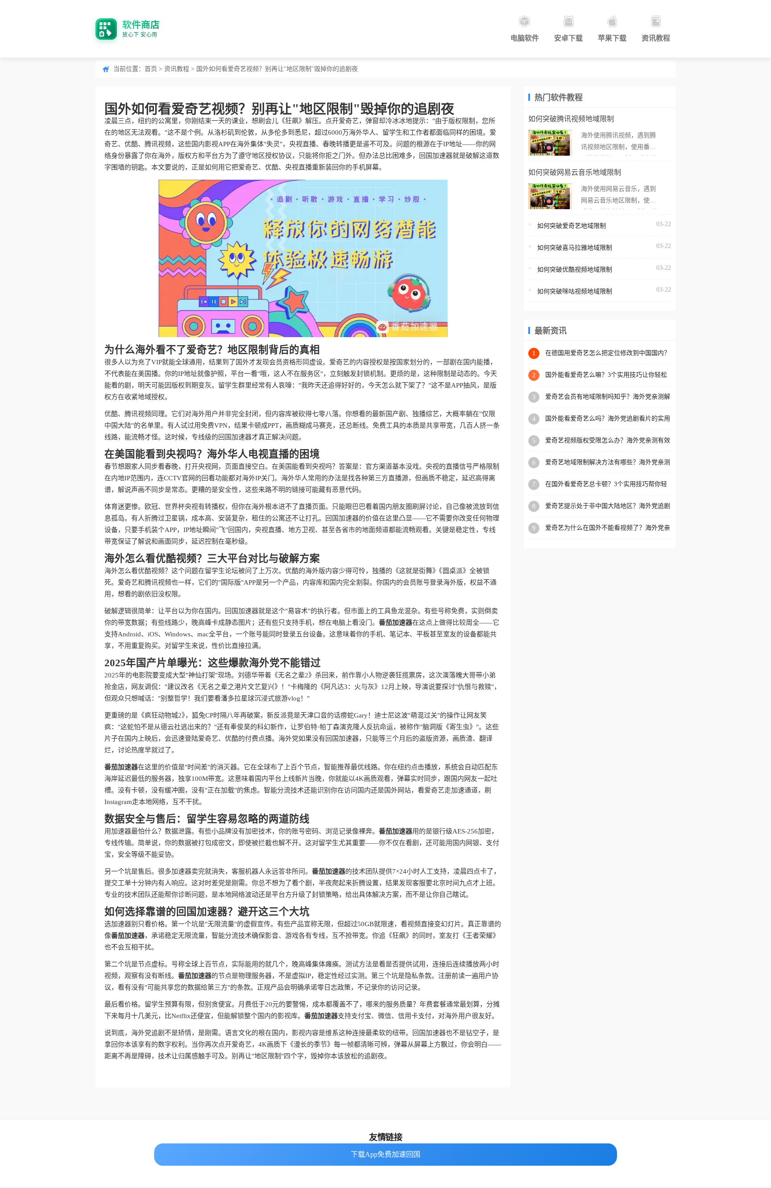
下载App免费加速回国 (385, 1154)
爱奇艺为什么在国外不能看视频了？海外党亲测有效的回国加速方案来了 (607, 528)
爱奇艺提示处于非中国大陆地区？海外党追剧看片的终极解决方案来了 (607, 506)
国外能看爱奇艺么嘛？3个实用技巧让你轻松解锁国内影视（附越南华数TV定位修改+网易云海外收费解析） (607, 375)
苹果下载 (612, 38)
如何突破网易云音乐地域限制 (574, 172)
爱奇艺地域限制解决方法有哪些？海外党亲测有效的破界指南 (607, 462)
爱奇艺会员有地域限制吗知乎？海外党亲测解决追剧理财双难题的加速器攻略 (607, 397)
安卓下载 (568, 38)
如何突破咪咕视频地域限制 (574, 291)
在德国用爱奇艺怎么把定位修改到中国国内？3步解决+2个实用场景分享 (607, 353)
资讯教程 (656, 38)
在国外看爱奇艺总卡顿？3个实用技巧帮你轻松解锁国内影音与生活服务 (606, 484)
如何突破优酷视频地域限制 (574, 269)
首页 (151, 69)
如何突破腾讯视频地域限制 (571, 119)
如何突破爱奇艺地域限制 (571, 226)
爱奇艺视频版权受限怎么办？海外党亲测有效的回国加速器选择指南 (607, 441)
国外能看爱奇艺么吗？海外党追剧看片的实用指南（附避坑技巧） (607, 419)
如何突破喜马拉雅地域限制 (574, 247)
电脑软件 (524, 38)
